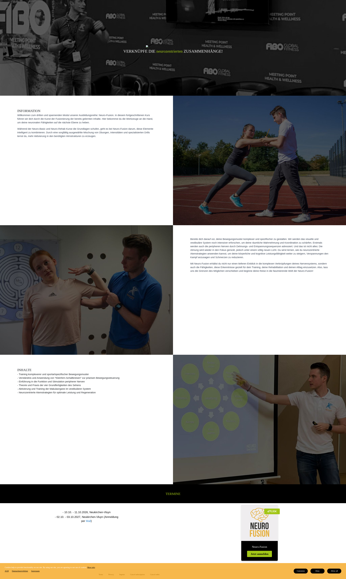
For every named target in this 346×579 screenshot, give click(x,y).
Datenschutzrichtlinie (20, 571)
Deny (317, 571)
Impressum (35, 571)
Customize (301, 571)
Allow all (334, 571)
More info (91, 567)
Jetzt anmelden (259, 553)
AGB (7, 571)
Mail (88, 520)
